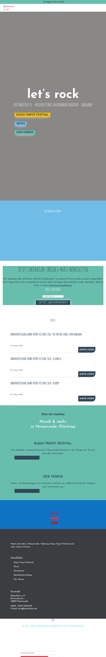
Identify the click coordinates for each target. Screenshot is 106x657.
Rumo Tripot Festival (32, 114)
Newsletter (19, 571)
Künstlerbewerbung (23, 575)
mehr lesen (87, 350)
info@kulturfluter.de (27, 609)
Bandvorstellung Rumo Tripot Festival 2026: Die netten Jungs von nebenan (46, 334)
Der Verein (24, 132)
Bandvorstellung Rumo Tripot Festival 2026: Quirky (35, 383)
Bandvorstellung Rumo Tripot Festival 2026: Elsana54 (36, 359)
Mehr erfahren (27, 457)
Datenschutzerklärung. (61, 285)
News (20, 123)
